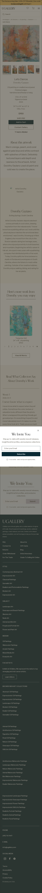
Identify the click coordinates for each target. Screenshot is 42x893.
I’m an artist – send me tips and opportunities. (22, 459)
